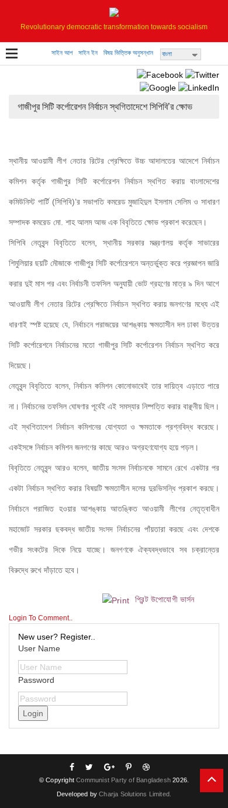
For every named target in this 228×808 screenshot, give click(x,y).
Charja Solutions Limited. (135, 793)
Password (36, 680)
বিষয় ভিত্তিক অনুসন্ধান (128, 52)
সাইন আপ (61, 52)
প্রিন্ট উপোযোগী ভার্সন (164, 599)
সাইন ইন (88, 52)
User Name (39, 648)
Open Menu (11, 54)
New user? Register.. (56, 636)
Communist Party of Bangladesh (123, 779)
